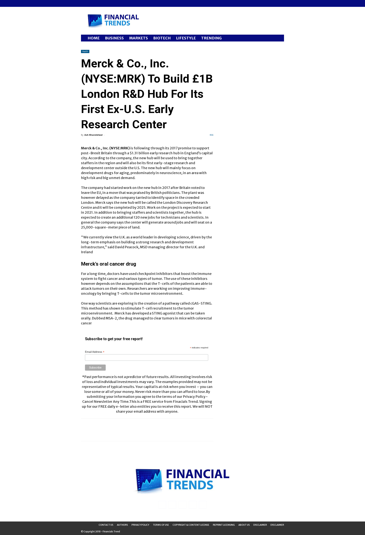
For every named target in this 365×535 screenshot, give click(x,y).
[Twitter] (103, 3)
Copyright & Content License (191, 524)
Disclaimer (260, 524)
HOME (94, 38)
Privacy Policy (140, 524)
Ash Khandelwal (93, 134)
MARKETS (138, 38)
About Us (244, 524)
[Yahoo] (109, 3)
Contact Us (106, 524)
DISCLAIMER (277, 524)
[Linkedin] (90, 3)
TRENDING (211, 38)
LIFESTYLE (186, 38)
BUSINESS (114, 38)
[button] (279, 38)
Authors (122, 524)
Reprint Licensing (224, 524)
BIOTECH (162, 38)
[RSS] (96, 3)
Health (85, 51)
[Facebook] (84, 3)
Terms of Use (161, 524)
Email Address (94, 352)
